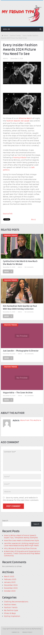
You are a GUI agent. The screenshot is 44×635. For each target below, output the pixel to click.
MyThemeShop (36, 629)
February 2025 (10, 579)
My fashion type (11, 610)
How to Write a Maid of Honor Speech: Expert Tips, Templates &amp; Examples (21, 536)
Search (5, 521)
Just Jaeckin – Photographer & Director (21, 351)
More (6, 271)
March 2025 (9, 576)
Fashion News (10, 605)
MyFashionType (19, 629)
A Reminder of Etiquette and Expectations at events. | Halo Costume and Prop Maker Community (22, 553)
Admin (5, 58)
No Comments (29, 267)
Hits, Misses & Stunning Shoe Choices (20, 548)
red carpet (25, 121)
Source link (7, 214)
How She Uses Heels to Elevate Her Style (21, 540)
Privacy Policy (27, 632)
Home (6, 35)
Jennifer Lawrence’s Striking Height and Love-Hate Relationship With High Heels (21, 544)
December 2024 (11, 585)
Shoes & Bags (10, 613)
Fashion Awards (13, 121)
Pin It (33, 220)
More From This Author (30, 420)
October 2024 (9, 591)
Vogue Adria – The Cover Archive (18, 393)
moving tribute (19, 157)
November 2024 (11, 588)
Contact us (15, 632)
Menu (5, 29)
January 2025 (9, 582)
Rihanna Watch (25, 118)
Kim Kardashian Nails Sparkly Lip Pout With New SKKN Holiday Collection (20, 307)
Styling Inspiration (12, 616)
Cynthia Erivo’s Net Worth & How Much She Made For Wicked (20, 262)
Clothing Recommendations (16, 602)
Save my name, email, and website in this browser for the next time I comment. (21, 499)
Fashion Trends (15, 35)
